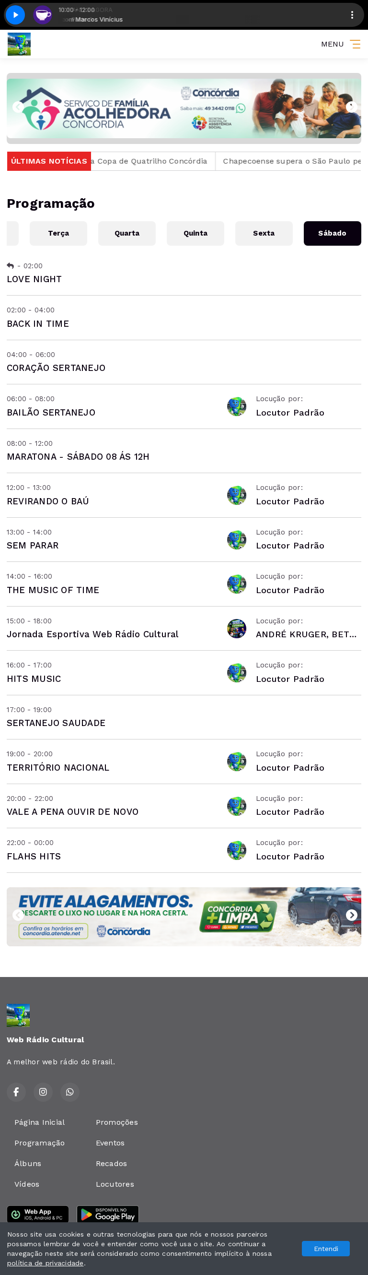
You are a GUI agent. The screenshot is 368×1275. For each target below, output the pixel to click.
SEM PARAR (32, 545)
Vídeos (26, 1184)
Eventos (110, 1142)
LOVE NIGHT (34, 279)
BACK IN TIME (38, 324)
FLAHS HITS (34, 856)
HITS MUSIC (34, 679)
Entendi (326, 1248)
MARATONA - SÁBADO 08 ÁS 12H (78, 457)
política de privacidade (45, 1263)
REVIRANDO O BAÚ (48, 501)
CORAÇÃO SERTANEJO (56, 368)
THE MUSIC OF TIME (53, 590)
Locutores (115, 1184)
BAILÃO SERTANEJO (51, 412)
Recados (111, 1163)
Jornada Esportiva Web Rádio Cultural (93, 634)
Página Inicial (39, 1122)
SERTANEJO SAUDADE (56, 723)
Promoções (117, 1122)
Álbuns (27, 1163)
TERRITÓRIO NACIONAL (58, 768)
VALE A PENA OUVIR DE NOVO (72, 812)
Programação (39, 1142)
